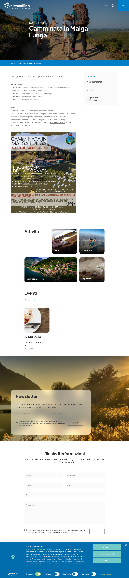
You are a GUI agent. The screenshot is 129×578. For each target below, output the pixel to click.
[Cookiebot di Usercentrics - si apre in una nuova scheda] (13, 574)
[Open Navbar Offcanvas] (123, 5)
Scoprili (27, 300)
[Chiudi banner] (126, 545)
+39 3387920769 (57, 123)
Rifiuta (107, 560)
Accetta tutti (107, 547)
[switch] (57, 574)
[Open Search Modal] (112, 5)
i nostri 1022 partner (38, 549)
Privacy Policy (28, 425)
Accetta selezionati (107, 554)
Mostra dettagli (105, 574)
